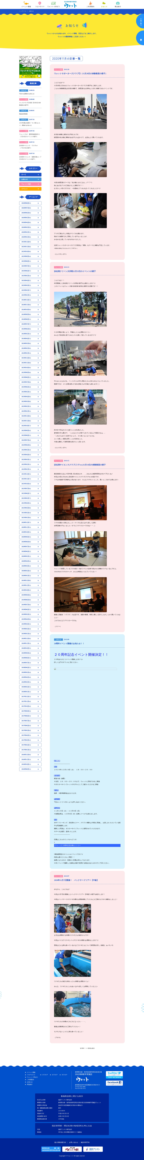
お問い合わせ (73, 1142)
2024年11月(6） (27, 305)
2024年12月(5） (27, 300)
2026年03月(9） (27, 227)
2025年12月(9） (27, 242)
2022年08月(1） (27, 435)
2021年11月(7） (27, 479)
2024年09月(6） (27, 314)
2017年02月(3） (27, 745)
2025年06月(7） (27, 271)
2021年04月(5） (27, 503)
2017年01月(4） (27, 750)
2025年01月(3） (27, 295)
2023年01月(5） (27, 411)
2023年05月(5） (27, 392)
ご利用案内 (90, 6)
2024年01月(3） (27, 353)
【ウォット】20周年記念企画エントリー (67, 845)
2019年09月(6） (27, 595)
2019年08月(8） (27, 600)
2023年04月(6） (27, 396)
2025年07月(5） (27, 266)
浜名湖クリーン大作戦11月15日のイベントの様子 (75, 271)
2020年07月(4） (27, 546)
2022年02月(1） (27, 464)
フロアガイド (40, 6)
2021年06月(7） (27, 493)
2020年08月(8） (27, 542)
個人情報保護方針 (60, 1142)
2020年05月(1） (27, 556)
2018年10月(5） (27, 648)
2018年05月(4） (27, 672)
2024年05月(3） (27, 334)
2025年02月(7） (27, 290)
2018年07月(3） (27, 663)
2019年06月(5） (27, 609)
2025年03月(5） (27, 285)
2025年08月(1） (27, 261)
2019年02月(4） (27, 629)
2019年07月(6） (27, 604)
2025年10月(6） (27, 251)
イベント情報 (26, 6)
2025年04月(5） (27, 280)
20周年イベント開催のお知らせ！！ (69, 643)
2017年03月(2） (27, 740)
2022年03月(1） (27, 459)
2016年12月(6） (27, 754)
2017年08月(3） (27, 716)
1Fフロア (45, 1075)
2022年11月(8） (27, 421)
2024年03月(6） (27, 343)
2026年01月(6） (27, 237)
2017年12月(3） (27, 696)
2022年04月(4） (27, 454)
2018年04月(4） (27, 677)
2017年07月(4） (27, 721)
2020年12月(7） (27, 522)
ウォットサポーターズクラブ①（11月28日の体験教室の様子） (80, 73)
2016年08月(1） (27, 769)
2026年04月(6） (27, 222)
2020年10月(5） (27, 532)
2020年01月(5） (27, 575)
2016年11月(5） (27, 759)
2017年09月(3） (27, 711)
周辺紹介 (118, 6)
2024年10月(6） (27, 309)
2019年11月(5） (27, 585)
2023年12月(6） (27, 358)
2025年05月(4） (27, 275)
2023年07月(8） (27, 382)
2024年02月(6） (27, 348)
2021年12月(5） (27, 474)
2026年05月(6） (27, 217)
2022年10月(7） (27, 425)
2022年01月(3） (27, 469)
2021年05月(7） (27, 498)
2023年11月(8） (27, 363)
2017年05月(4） (27, 730)
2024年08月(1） (27, 319)
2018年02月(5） (27, 687)
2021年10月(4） (27, 484)
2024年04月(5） (27, 338)
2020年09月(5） (27, 537)
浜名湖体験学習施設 (88, 1073)
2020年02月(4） (27, 571)
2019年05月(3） (27, 614)
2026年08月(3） (27, 203)
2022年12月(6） (27, 416)
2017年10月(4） (27, 706)
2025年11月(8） (27, 246)
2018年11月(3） (27, 643)
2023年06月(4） (27, 387)
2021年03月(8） (27, 508)
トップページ (22, 11)
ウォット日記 (26, 184)
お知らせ (104, 6)
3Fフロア (64, 1075)
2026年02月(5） (27, 232)
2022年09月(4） (27, 430)
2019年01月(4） (27, 633)
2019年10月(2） (27, 590)
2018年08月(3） (27, 658)
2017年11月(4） (27, 701)
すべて (23, 174)
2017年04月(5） (27, 735)
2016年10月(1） (27, 764)
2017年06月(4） (27, 725)
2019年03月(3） (27, 624)
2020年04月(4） (27, 561)
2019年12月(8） (27, 580)
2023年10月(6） (27, 367)
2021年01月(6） (27, 517)
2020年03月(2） (27, 566)
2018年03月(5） (27, 682)
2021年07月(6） (27, 488)
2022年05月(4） (27, 450)
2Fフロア (55, 1075)
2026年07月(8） (27, 208)
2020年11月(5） (27, 527)
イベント (24, 189)
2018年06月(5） (27, 667)
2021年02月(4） (27, 513)
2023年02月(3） (27, 406)
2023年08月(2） (27, 377)
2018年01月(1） (27, 692)
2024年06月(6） (27, 329)
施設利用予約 (85, 1142)
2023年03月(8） (27, 401)
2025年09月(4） (27, 256)
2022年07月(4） (27, 440)
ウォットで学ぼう (53, 6)
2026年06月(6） (27, 213)
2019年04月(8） (27, 619)
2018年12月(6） (27, 638)
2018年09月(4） (27, 653)
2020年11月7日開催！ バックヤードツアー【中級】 (76, 880)
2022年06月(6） (27, 445)
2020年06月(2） (27, 551)
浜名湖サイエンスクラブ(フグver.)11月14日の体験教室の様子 (80, 465)
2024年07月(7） (27, 324)
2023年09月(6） (27, 372)
